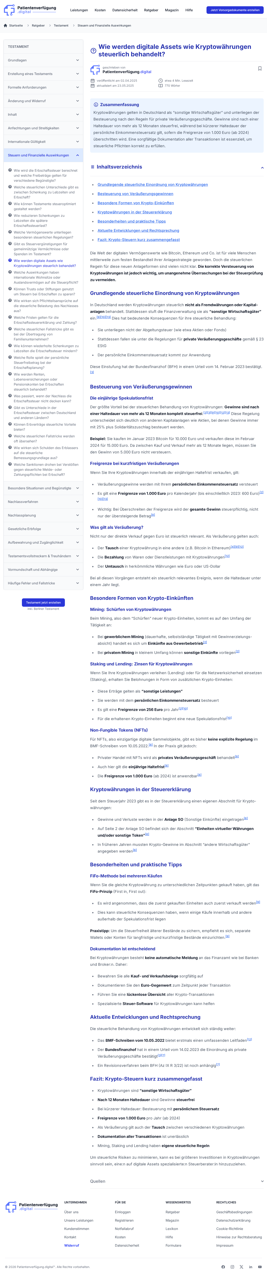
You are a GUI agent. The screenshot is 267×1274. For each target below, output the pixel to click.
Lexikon (172, 1229)
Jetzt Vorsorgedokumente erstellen (235, 10)
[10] (103, 317)
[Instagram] (232, 1267)
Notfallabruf (124, 1229)
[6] (246, 818)
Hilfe (189, 10)
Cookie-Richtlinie (229, 1229)
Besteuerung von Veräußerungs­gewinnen (135, 194)
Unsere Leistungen (78, 1220)
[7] (163, 1055)
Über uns (71, 1212)
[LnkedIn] (251, 1267)
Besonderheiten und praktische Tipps (132, 221)
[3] (92, 372)
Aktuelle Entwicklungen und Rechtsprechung (138, 230)
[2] (205, 412)
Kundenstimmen (76, 1229)
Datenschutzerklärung (233, 1220)
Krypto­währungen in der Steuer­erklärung (135, 212)
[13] (108, 317)
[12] (222, 412)
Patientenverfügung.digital (35, 1267)
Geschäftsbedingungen (234, 1212)
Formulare (173, 1245)
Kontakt (70, 1237)
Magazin (172, 10)
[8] (153, 514)
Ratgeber (151, 10)
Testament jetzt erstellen (43, 602)
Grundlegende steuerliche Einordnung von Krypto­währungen (153, 184)
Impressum (224, 1245)
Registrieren (124, 1220)
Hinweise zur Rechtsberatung (239, 1237)
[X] (241, 1267)
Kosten (100, 10)
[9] (99, 317)
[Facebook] (223, 1267)
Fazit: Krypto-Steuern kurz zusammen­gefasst (139, 239)
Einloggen (123, 1212)
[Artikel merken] (260, 68)
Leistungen (79, 10)
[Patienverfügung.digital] (30, 9)
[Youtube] (260, 1267)
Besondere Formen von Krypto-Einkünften (136, 203)
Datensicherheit (124, 10)
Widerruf (71, 1245)
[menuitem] (79, 10)
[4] (233, 546)
